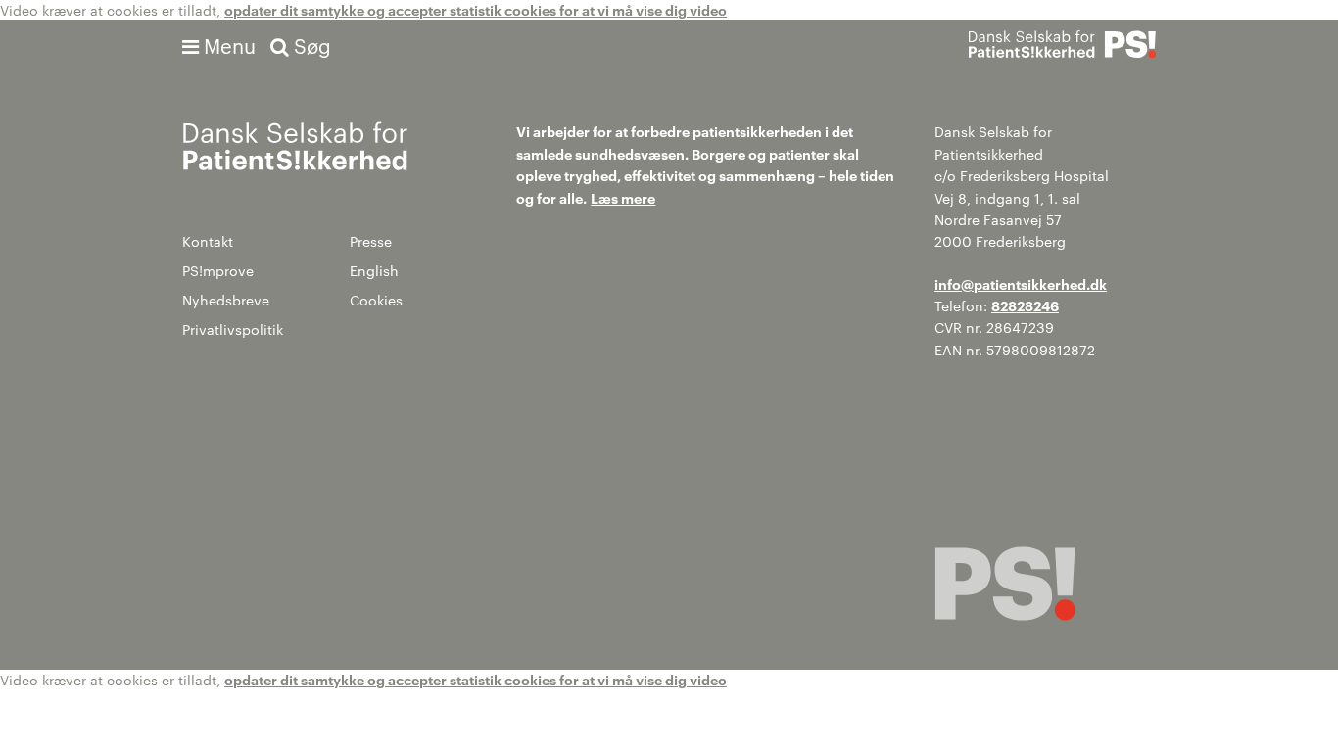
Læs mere (623, 197)
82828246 (1025, 305)
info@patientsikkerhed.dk (1020, 283)
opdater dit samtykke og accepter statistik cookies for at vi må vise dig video (475, 9)
